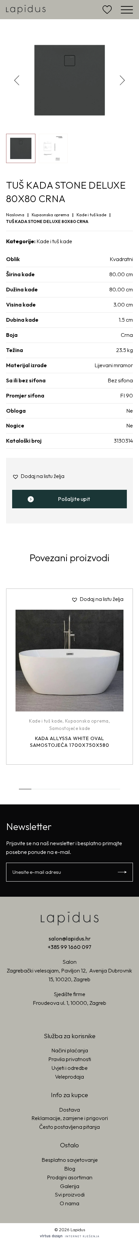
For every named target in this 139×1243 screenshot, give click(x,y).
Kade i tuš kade (91, 214)
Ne (129, 410)
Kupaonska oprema (50, 214)
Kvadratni (121, 259)
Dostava (69, 1109)
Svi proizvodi (70, 1194)
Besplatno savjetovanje (69, 1159)
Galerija (69, 1186)
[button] (122, 80)
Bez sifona (120, 380)
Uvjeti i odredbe (70, 1067)
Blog (69, 1168)
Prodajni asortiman (69, 1177)
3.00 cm (123, 304)
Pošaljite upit (74, 499)
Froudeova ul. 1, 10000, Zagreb (69, 1002)
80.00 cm (121, 274)
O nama (69, 1203)
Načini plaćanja (69, 1050)
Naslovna (15, 214)
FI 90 (126, 395)
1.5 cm (126, 319)
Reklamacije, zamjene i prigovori (69, 1118)
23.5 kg (124, 350)
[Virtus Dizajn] (69, 1236)
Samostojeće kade (69, 728)
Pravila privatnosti (69, 1059)
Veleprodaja (69, 1076)
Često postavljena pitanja (69, 1126)
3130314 (123, 440)
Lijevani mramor (113, 365)
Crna (127, 334)
